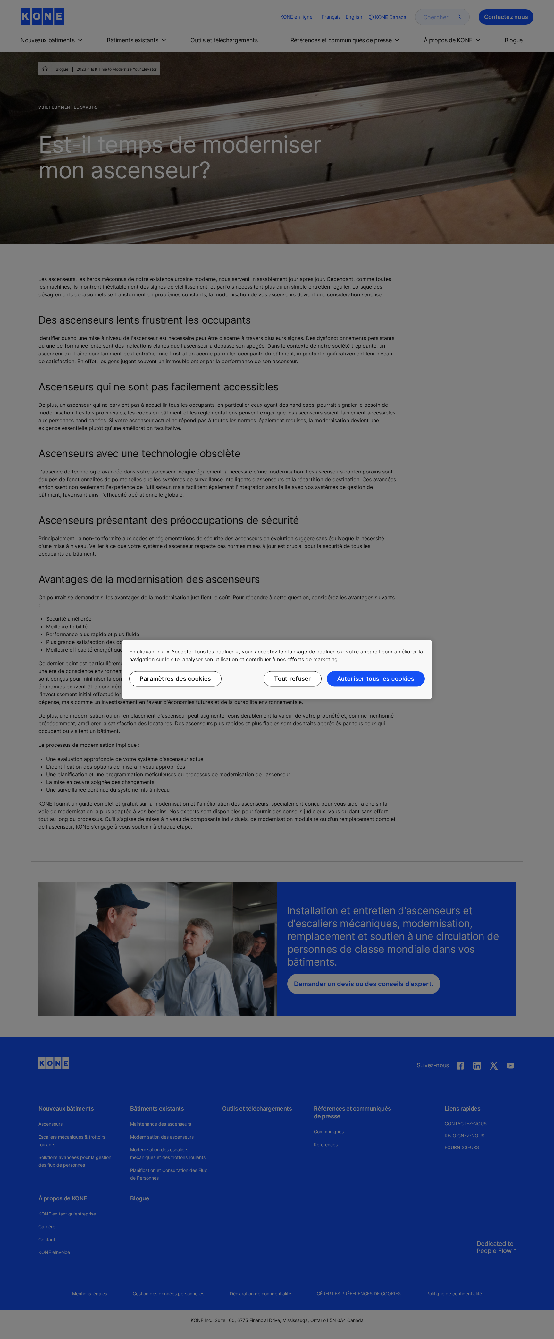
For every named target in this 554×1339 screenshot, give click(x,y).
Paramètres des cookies (175, 678)
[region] (277, 669)
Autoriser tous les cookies (375, 678)
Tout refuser (292, 678)
